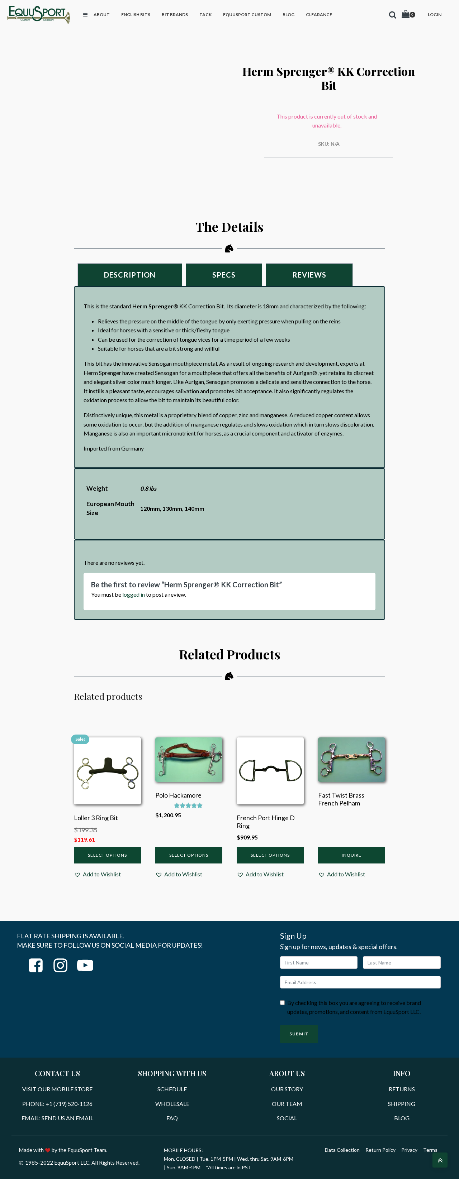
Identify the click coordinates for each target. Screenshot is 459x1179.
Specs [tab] (224, 274)
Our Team (287, 1103)
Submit (299, 1033)
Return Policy (380, 1150)
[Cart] (408, 15)
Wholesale (172, 1103)
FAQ (172, 1118)
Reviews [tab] (309, 274)
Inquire (351, 855)
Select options (107, 855)
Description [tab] (130, 274)
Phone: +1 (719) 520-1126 (57, 1103)
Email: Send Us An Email (57, 1118)
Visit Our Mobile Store (57, 1089)
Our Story (287, 1089)
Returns (402, 1089)
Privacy (409, 1150)
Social (287, 1118)
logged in (133, 594)
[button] (97, 874)
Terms (430, 1150)
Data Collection (342, 1150)
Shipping (401, 1103)
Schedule (172, 1089)
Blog (402, 1118)
